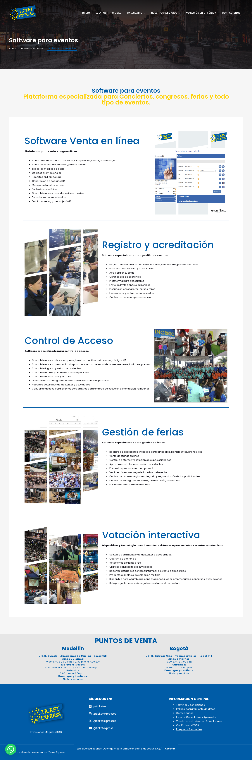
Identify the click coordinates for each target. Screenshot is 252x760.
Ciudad (116, 12)
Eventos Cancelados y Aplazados (196, 717)
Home (12, 48)
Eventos (101, 12)
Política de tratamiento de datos (195, 709)
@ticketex (99, 706)
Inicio (86, 12)
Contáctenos (231, 12)
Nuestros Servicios (164, 12)
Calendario (134, 12)
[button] (10, 749)
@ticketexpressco (104, 714)
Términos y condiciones (190, 705)
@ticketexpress (103, 728)
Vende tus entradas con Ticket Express (199, 721)
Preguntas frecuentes (189, 729)
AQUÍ (159, 748)
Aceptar (170, 748)
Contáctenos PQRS (187, 725)
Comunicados (184, 713)
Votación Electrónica (201, 12)
